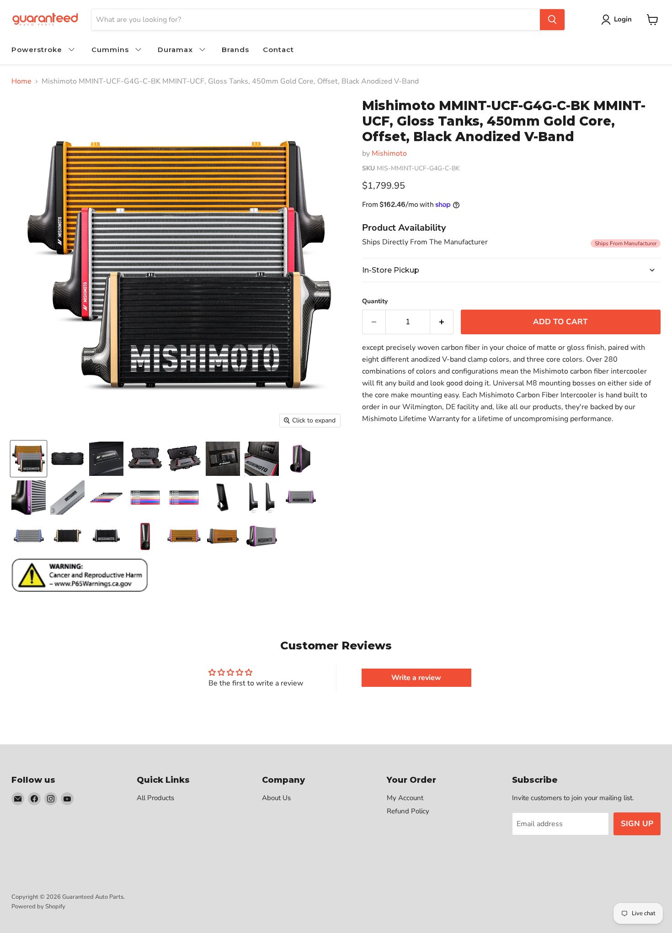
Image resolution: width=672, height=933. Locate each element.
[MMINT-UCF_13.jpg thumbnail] (106, 498)
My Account (405, 797)
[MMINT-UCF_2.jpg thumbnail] (301, 498)
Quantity (375, 301)
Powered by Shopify (38, 906)
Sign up (637, 823)
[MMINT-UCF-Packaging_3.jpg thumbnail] (145, 459)
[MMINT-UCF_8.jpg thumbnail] (223, 536)
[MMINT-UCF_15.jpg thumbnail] (184, 498)
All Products (155, 797)
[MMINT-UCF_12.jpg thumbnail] (67, 498)
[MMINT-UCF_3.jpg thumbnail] (29, 536)
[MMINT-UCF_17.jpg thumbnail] (262, 498)
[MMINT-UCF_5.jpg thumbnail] (106, 536)
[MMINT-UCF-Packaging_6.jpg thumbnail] (262, 459)
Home (21, 81)
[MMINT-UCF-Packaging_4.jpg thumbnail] (184, 459)
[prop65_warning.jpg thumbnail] (80, 575)
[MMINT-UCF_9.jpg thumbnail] (262, 536)
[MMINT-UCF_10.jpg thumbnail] (301, 459)
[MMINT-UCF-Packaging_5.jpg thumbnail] (223, 459)
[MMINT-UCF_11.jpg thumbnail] (29, 498)
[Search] (552, 19)
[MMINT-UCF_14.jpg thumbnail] (145, 498)
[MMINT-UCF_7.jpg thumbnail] (184, 536)
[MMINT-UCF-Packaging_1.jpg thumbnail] (67, 459)
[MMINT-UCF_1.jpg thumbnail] (29, 459)
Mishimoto (389, 153)
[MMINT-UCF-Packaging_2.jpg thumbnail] (106, 459)
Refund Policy (408, 811)
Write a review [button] (416, 678)
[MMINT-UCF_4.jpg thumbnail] (67, 536)
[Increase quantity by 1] (441, 322)
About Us (276, 797)
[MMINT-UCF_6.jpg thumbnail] (145, 536)
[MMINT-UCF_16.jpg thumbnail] (223, 498)
